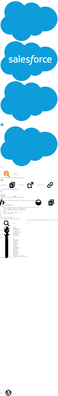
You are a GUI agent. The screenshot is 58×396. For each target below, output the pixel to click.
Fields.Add (17, 218)
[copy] (6, 194)
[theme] (38, 202)
